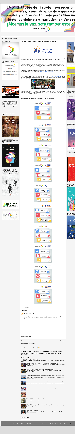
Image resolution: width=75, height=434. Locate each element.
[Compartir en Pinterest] (28, 307)
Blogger (71, 423)
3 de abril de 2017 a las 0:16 (30, 313)
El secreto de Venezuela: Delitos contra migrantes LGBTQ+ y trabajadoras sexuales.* (40, 369)
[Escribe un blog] (25, 307)
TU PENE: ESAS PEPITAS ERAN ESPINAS (30, 359)
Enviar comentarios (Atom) (30, 343)
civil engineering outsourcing (39, 317)
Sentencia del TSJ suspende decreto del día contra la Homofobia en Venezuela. (39, 404)
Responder (26, 318)
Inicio (44, 340)
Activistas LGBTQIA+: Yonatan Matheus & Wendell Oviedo (36, 398)
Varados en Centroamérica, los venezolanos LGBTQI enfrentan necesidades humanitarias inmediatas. (41, 351)
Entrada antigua (61, 340)
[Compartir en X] (26, 307)
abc (24, 313)
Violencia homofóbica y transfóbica (32, 410)
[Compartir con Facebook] (27, 307)
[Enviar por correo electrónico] (24, 307)
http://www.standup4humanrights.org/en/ (46, 71)
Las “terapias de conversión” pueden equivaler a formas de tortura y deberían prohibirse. (41, 392)
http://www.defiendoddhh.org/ (55, 76)
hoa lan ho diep (30, 317)
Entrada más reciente (26, 340)
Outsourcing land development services (50, 317)
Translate (41, 347)
